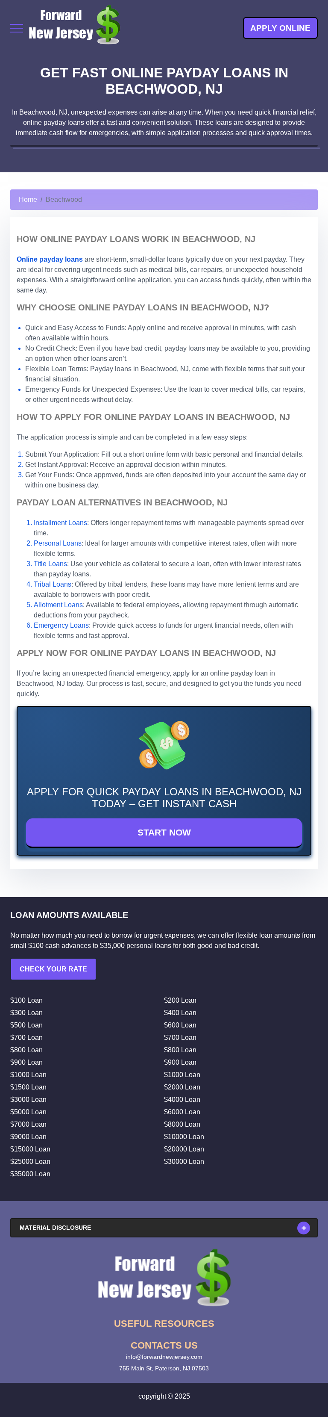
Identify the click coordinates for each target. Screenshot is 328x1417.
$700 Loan (26, 1037)
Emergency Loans (61, 625)
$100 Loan (26, 1000)
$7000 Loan (28, 1124)
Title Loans (50, 563)
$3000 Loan (28, 1099)
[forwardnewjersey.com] (74, 28)
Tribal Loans (52, 584)
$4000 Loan (182, 1099)
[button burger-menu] (16, 28)
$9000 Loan (28, 1136)
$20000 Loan (184, 1149)
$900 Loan (26, 1062)
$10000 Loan (184, 1136)
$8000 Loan (182, 1124)
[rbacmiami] (164, 1278)
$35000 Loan (30, 1174)
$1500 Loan (28, 1087)
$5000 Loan (28, 1112)
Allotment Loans (58, 604)
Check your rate (53, 969)
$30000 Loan (184, 1161)
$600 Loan (180, 1025)
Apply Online (280, 28)
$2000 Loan (182, 1087)
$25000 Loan (30, 1161)
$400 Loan (180, 1012)
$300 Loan (26, 1012)
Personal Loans (58, 543)
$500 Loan (26, 1025)
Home (28, 199)
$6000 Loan (182, 1112)
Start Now (164, 832)
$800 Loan (26, 1050)
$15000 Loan (30, 1149)
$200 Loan (180, 1000)
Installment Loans (60, 522)
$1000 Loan (28, 1074)
